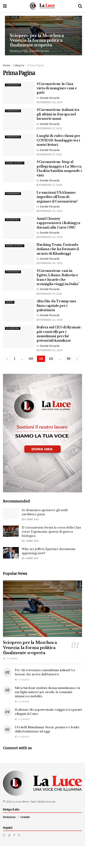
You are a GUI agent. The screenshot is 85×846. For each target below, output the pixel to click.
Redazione (9, 817)
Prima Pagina (35, 65)
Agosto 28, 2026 (40, 51)
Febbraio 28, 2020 (50, 102)
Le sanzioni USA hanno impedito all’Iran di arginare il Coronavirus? (57, 196)
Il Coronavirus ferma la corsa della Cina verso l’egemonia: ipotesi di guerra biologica (51, 532)
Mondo (9, 302)
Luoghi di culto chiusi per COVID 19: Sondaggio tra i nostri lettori (58, 140)
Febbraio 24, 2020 (50, 319)
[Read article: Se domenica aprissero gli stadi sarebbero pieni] (11, 513)
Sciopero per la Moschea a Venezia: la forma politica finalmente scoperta (37, 40)
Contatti (25, 817)
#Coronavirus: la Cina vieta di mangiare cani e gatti (57, 88)
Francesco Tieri (20, 51)
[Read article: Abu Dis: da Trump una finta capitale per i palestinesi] (19, 310)
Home (6, 65)
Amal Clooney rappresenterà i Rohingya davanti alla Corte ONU (58, 223)
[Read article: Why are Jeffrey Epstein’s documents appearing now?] (11, 552)
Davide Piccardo (50, 97)
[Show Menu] (5, 6)
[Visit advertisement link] (42, 433)
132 (51, 358)
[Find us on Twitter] (19, 835)
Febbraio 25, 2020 (50, 293)
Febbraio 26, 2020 (50, 210)
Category (18, 65)
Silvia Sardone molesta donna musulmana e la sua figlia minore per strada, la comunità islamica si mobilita (47, 692)
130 (31, 358)
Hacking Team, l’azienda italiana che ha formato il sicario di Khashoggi (58, 249)
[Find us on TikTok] (9, 835)
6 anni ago (31, 519)
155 (68, 358)
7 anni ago (31, 540)
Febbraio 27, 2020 (50, 128)
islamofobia (12, 220)
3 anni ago (31, 558)
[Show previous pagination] (7, 359)
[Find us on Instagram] (4, 835)
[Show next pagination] (77, 359)
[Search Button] (80, 6)
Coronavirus (13, 85)
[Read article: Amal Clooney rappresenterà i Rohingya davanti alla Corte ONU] (19, 227)
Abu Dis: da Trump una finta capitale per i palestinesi (56, 305)
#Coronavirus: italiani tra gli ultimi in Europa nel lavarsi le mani (58, 114)
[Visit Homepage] (42, 6)
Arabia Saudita (14, 163)
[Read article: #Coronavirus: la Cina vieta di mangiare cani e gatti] (19, 93)
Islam (14, 17)
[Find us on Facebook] (14, 835)
